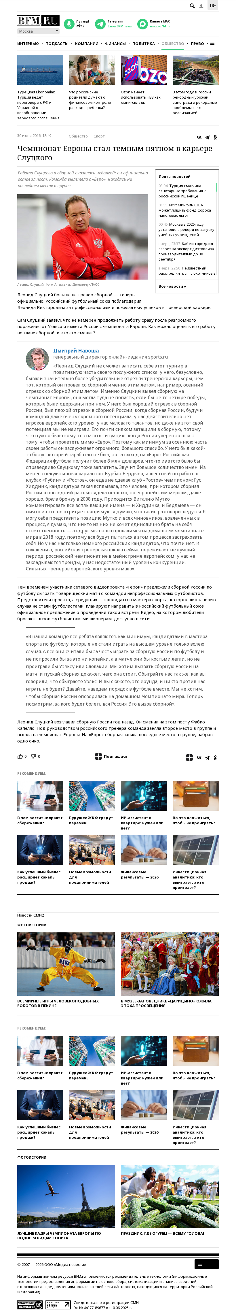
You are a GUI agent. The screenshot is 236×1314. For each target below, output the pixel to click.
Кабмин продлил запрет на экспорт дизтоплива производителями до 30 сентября (186, 251)
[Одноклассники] (215, 137)
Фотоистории (31, 925)
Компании (86, 43)
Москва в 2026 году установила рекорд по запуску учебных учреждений (186, 229)
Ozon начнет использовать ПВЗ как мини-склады (141, 97)
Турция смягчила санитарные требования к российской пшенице (182, 191)
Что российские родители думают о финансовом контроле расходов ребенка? (90, 99)
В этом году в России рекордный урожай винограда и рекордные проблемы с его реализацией (195, 102)
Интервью (28, 43)
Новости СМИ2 (30, 915)
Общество (172, 43)
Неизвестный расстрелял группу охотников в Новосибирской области (187, 273)
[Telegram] (207, 137)
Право (197, 43)
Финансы (115, 43)
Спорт (99, 136)
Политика (143, 43)
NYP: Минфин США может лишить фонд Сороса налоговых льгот (185, 210)
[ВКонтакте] (199, 137)
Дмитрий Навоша (76, 351)
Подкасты (56, 43)
